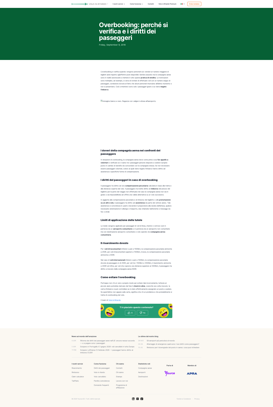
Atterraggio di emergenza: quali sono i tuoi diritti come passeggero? (173, 344)
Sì (132, 313)
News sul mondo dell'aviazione (84, 336)
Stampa (119, 377)
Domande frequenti (101, 385)
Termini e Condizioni (183, 399)
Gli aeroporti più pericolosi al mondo (161, 341)
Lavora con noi (122, 381)
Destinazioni (143, 377)
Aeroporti (141, 372)
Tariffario (75, 381)
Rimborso (75, 372)
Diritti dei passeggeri (102, 368)
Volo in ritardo (99, 372)
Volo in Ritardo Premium (167, 4)
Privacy (197, 399)
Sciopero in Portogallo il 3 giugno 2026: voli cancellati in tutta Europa (107, 347)
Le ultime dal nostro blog (148, 336)
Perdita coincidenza (102, 381)
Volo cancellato (100, 377)
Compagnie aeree (145, 368)
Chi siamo (120, 372)
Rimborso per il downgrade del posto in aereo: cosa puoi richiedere (173, 347)
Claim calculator (78, 377)
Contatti (151, 4)
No (144, 313)
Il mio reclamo (194, 4)
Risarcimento (77, 368)
